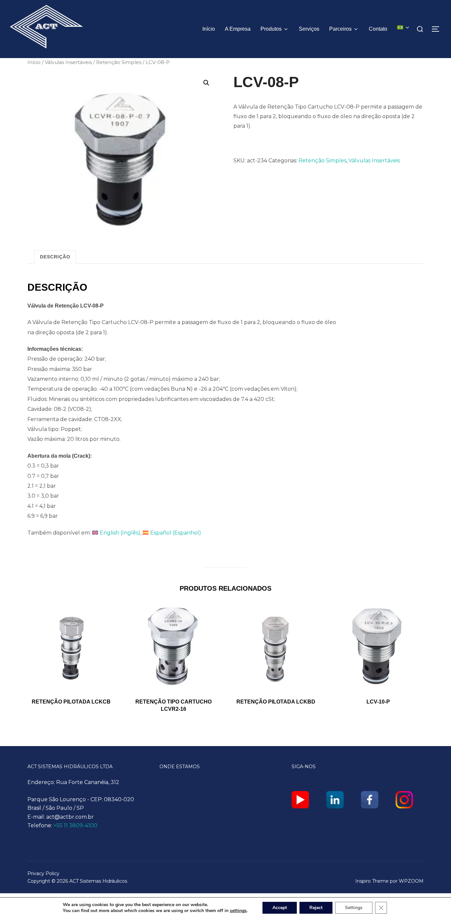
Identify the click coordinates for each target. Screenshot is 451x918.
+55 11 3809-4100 (75, 825)
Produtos (271, 29)
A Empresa (238, 29)
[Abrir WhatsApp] (434, 901)
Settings (354, 907)
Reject (316, 907)
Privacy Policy (43, 873)
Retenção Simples (118, 62)
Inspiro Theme (372, 881)
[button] (206, 83)
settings (238, 911)
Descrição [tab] (55, 256)
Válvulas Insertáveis (68, 62)
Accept (279, 907)
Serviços (309, 29)
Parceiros (340, 29)
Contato (378, 29)
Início (208, 29)
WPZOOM (411, 881)
